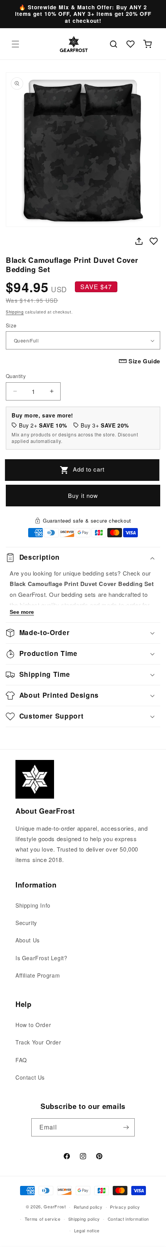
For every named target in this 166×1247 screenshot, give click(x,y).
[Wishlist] (130, 44)
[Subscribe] (125, 1127)
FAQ (21, 1060)
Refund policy (88, 1207)
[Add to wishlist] (153, 241)
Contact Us (30, 1077)
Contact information (128, 1219)
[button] (15, 44)
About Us (27, 940)
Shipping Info (33, 905)
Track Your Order (38, 1042)
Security (26, 923)
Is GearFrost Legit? (41, 958)
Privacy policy (125, 1207)
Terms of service (43, 1219)
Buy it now (83, 495)
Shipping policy (84, 1219)
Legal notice (87, 1230)
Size (11, 325)
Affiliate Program (37, 975)
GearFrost (55, 1206)
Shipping (15, 312)
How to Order (33, 1025)
